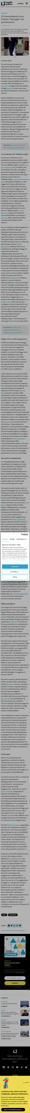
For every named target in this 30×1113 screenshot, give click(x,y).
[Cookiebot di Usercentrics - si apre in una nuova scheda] (21, 535)
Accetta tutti (15, 566)
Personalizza (14, 571)
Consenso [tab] (5, 539)
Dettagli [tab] (12, 539)
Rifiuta (15, 577)
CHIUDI (27, 1082)
